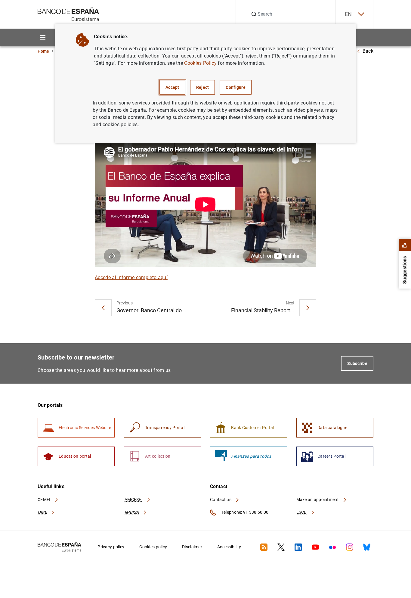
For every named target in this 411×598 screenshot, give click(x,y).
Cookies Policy (200, 63)
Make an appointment (318, 499)
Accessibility (229, 546)
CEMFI (44, 499)
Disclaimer (192, 546)
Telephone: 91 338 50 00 (244, 512)
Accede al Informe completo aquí (131, 277)
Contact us (221, 499)
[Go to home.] (68, 14)
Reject (202, 87)
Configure (236, 87)
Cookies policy (153, 546)
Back (368, 51)
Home (43, 51)
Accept (172, 87)
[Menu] (43, 37)
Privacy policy (110, 546)
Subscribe (357, 363)
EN (348, 14)
